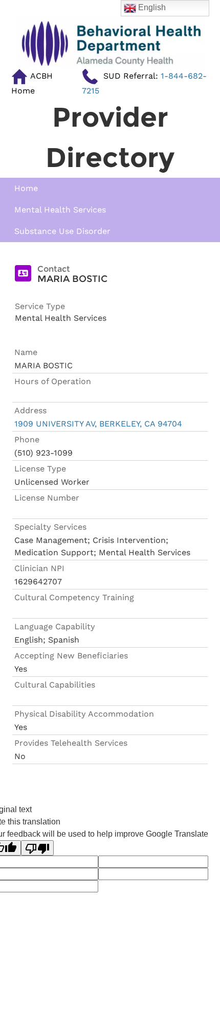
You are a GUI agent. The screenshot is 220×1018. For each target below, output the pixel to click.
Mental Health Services (60, 210)
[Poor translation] (37, 848)
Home (26, 188)
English (151, 7)
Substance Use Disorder (62, 231)
